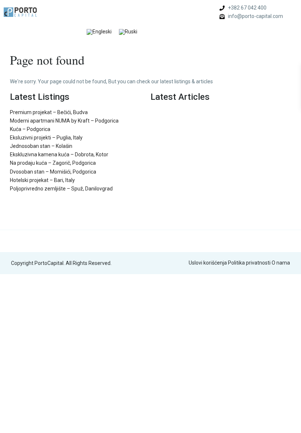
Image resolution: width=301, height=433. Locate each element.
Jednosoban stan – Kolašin (41, 146)
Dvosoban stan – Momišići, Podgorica (53, 172)
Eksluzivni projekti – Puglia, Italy (46, 138)
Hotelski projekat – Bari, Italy (42, 180)
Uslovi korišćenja (208, 263)
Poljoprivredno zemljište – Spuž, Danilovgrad (61, 189)
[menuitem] (99, 32)
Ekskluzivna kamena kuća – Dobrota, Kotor (59, 154)
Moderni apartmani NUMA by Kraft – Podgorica (64, 121)
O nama (281, 263)
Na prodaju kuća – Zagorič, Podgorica (53, 163)
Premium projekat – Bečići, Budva (49, 112)
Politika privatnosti (249, 263)
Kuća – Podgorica (30, 129)
